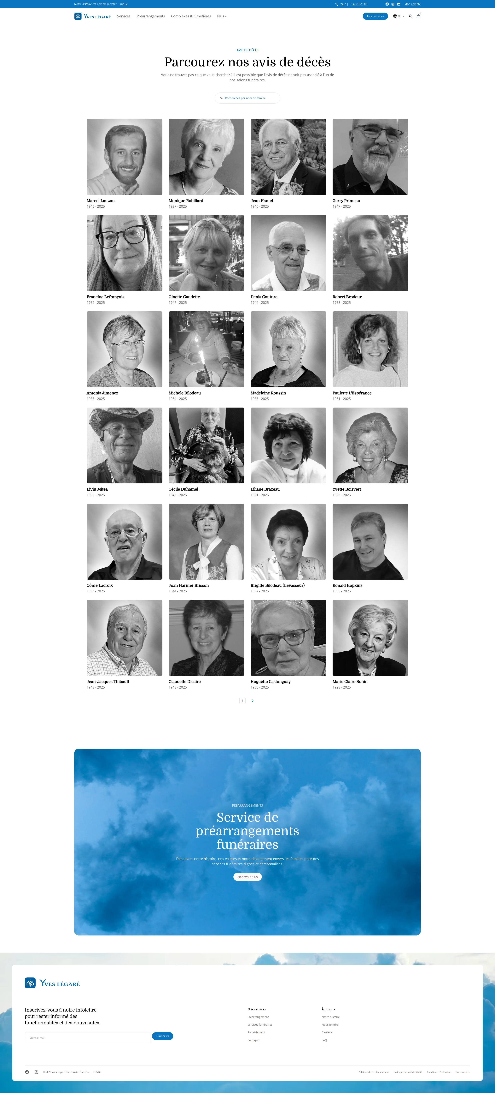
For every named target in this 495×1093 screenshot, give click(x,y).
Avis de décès (375, 16)
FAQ (324, 1040)
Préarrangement (258, 1017)
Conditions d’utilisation (439, 1072)
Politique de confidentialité (408, 1072)
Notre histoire (331, 1017)
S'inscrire (162, 1036)
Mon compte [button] (413, 4)
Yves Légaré (58, 1072)
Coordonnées (463, 1072)
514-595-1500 (358, 4)
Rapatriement (256, 1032)
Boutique (253, 1040)
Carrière (327, 1032)
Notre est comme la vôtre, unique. (101, 4)
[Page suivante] (252, 701)
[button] (411, 16)
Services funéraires (260, 1024)
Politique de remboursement (373, 1072)
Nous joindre (330, 1024)
